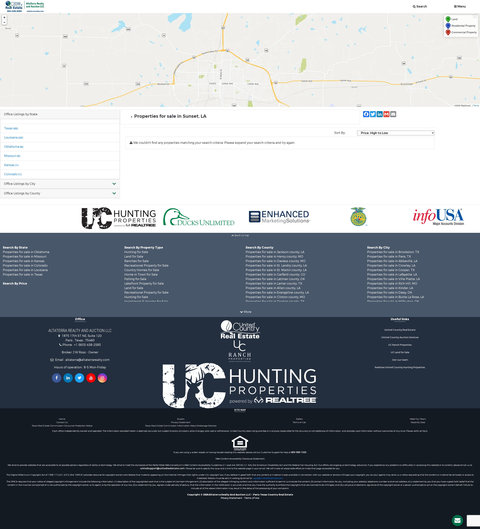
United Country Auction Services (400, 337)
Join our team (400, 359)
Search (421, 6)
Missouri (12, 156)
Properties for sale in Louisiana (25, 270)
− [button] (4, 22)
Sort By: (339, 133)
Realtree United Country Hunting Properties (400, 367)
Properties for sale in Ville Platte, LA (393, 279)
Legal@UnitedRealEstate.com (268, 478)
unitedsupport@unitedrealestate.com (162, 468)
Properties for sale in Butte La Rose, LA (395, 297)
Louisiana (13, 137)
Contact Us (62, 422)
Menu (461, 6)
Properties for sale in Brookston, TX (393, 252)
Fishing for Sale (135, 279)
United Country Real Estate (400, 329)
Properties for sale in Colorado (25, 265)
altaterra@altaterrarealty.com (87, 360)
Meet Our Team (418, 418)
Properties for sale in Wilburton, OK (393, 301)
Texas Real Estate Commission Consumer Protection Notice (62, 425)
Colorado (12, 174)
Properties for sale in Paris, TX (389, 257)
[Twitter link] (79, 378)
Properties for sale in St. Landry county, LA (276, 265)
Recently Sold (418, 422)
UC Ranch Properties (400, 344)
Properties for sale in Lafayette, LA (392, 274)
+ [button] (4, 17)
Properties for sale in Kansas (23, 261)
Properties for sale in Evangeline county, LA (277, 292)
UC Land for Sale (400, 352)
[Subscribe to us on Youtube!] (91, 378)
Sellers (299, 418)
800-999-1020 (298, 452)
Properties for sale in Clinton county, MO (275, 297)
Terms (476, 105)
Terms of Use (299, 422)
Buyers (180, 418)
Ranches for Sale (136, 261)
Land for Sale (133, 257)
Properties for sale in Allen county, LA (273, 288)
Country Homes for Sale (141, 270)
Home (62, 418)
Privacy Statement (180, 422)
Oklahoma (13, 147)
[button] (60, 184)
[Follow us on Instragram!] (102, 378)
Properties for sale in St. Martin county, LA (276, 270)
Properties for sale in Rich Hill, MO (392, 283)
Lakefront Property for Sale (144, 283)
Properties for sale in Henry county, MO (274, 257)
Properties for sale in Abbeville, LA (392, 261)
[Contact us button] (457, 520)
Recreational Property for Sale (146, 265)
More (247, 312)
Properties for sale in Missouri (24, 257)
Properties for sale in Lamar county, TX (274, 283)
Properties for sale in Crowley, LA (391, 265)
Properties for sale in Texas (23, 274)
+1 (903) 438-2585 (87, 345)
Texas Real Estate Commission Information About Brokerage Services (180, 425)
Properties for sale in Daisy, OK (389, 292)
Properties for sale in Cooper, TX (391, 270)
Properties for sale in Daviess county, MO (276, 261)
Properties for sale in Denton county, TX (275, 301)
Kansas (11, 165)
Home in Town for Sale (141, 274)
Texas (11, 128)
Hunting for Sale (136, 252)
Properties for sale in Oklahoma (26, 252)
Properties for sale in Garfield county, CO (275, 274)
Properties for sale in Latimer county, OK (275, 279)
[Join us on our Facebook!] (56, 378)
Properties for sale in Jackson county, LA (275, 252)
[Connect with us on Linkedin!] (68, 378)
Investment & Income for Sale (146, 301)
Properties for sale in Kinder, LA (390, 288)
